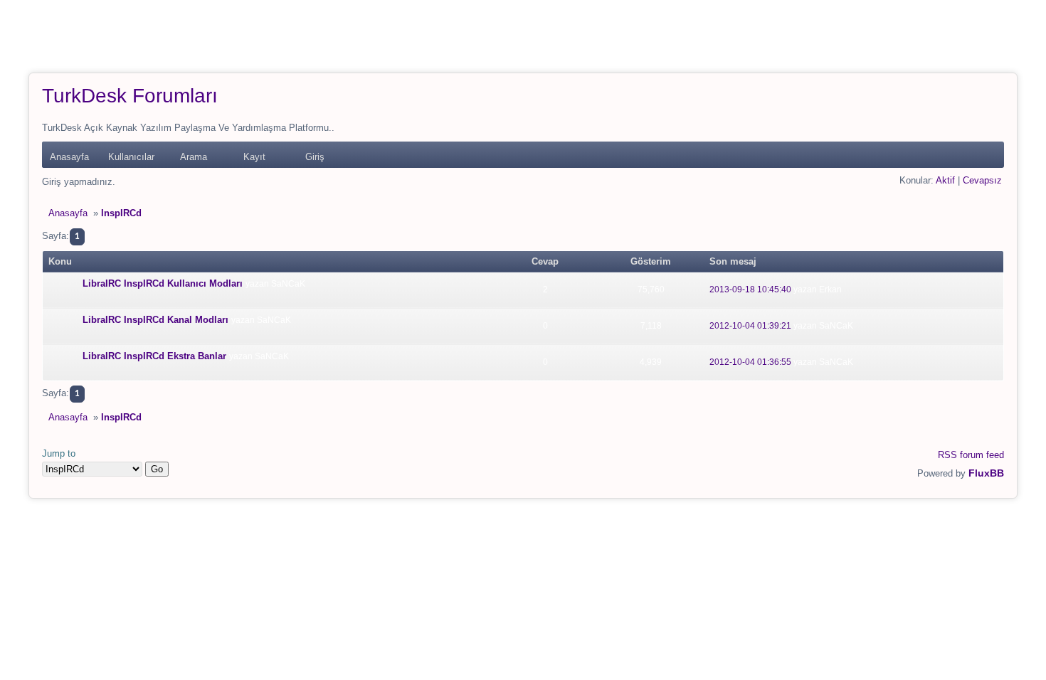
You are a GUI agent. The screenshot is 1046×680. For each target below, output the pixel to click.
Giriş (314, 157)
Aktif (945, 180)
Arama (193, 157)
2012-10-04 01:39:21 (750, 326)
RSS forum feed (971, 455)
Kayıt (254, 157)
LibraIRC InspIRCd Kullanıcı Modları (163, 283)
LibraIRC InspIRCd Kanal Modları (155, 319)
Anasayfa (69, 157)
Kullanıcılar (131, 157)
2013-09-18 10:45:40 (750, 289)
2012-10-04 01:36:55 (750, 362)
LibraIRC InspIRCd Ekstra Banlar (154, 356)
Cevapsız (982, 180)
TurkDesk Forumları (130, 96)
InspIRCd (121, 213)
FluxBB (986, 473)
